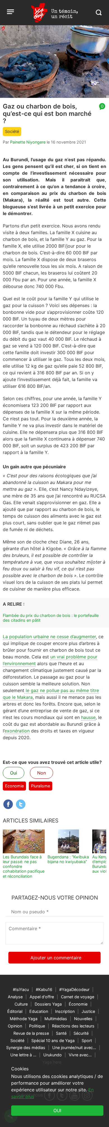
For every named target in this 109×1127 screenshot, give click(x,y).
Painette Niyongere (28, 142)
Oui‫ (57, 1110)
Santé (61, 1033)
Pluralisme (40, 785)
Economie (14, 785)
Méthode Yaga (23, 1018)
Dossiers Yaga (48, 1004)
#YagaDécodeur (74, 989)
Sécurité (81, 1033)
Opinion (15, 1026)
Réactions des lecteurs (73, 1026)
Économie (78, 1004)
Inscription (65, 1011)
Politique (37, 1026)
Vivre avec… (80, 1054)
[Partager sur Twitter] (20, 804)
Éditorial (14, 1011)
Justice (88, 1011)
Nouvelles (83, 1018)
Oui (13, 773)
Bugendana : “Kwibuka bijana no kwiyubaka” (68, 859)
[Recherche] (98, 12)
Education (38, 1011)
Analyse (15, 996)
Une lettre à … (23, 1054)
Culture (21, 1004)
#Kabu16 (44, 989)
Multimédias (55, 1018)
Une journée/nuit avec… (74, 1047)
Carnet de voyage (77, 996)
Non (41, 773)
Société (12, 131)
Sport (87, 1040)
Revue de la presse (31, 1033)
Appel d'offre (42, 996)
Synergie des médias (25, 1047)
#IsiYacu (21, 989)
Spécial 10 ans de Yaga (53, 1040)
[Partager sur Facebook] (8, 804)
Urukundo (52, 1054)
